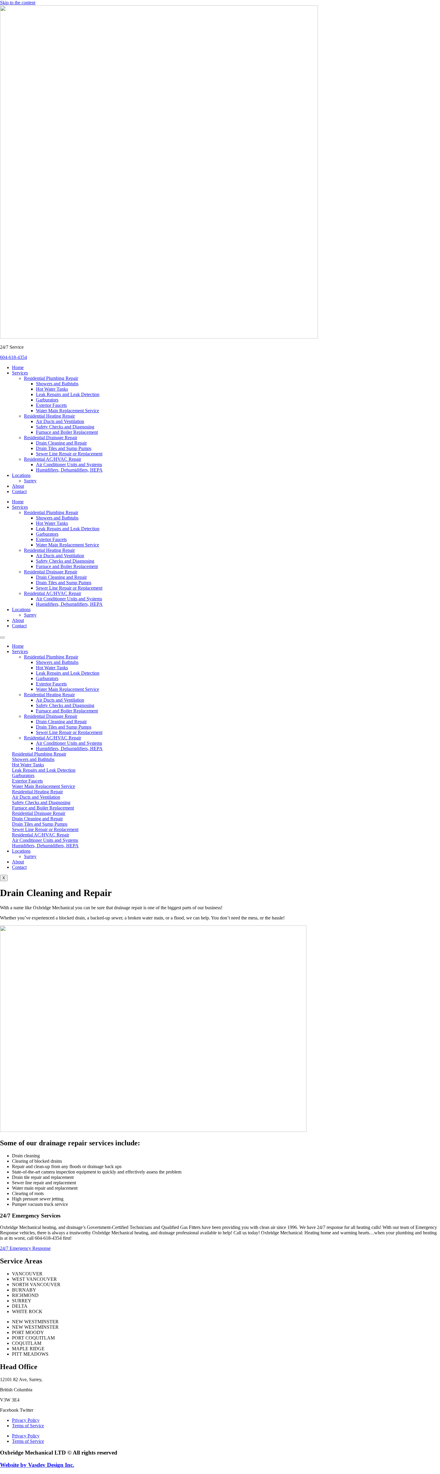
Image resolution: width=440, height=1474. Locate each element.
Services (20, 372)
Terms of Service (28, 1425)
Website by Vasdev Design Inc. (37, 1465)
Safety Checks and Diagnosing (65, 426)
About (18, 486)
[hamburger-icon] (2, 637)
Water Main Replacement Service (67, 410)
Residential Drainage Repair (50, 437)
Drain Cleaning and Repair (61, 442)
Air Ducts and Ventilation (60, 421)
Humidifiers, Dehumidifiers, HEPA (69, 469)
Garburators (47, 399)
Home (18, 367)
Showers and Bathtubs (57, 383)
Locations (21, 475)
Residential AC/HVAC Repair (52, 459)
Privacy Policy (26, 1420)
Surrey (30, 480)
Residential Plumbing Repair (51, 378)
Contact (19, 491)
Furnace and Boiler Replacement (67, 432)
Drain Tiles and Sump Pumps (63, 448)
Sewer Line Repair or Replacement (69, 453)
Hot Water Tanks (52, 389)
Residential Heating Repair (49, 416)
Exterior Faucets (51, 405)
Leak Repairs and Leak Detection (67, 394)
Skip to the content (17, 2)
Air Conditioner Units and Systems (69, 464)
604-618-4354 (13, 357)
